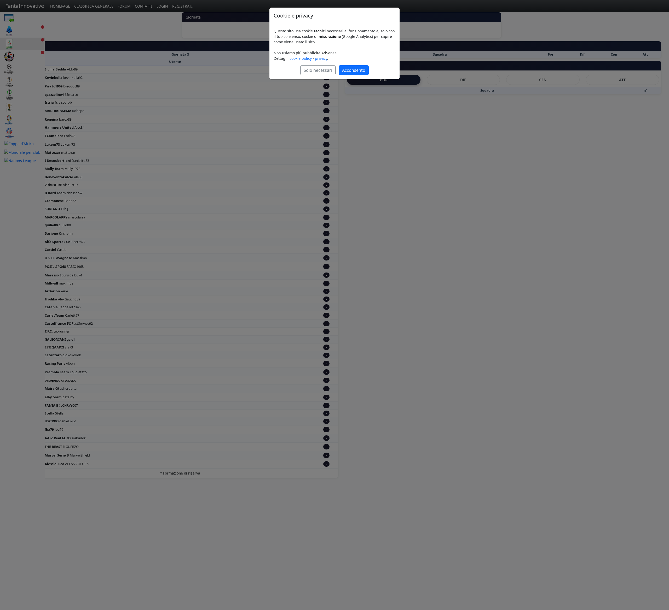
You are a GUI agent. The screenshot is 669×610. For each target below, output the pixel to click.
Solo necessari (318, 70)
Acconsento (353, 70)
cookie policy (301, 58)
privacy (321, 58)
